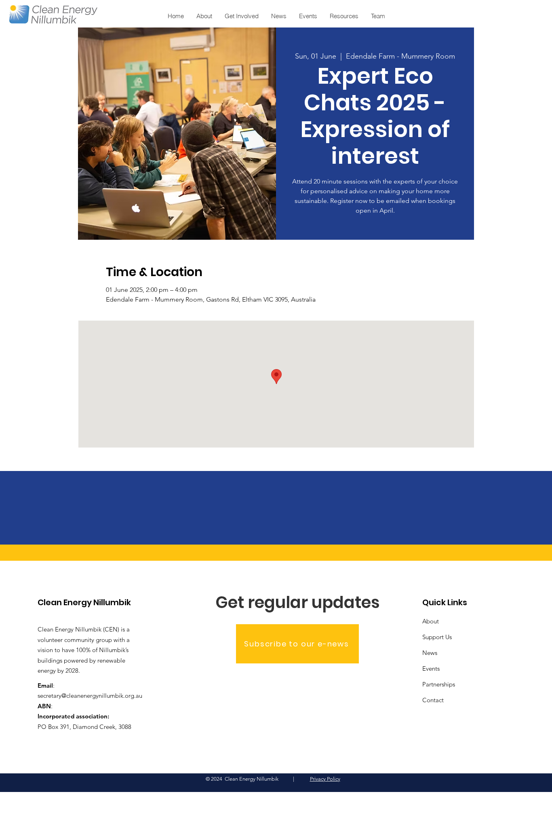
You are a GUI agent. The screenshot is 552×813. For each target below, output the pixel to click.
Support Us (437, 637)
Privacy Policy (325, 779)
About (430, 621)
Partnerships (438, 684)
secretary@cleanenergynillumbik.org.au (90, 695)
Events (431, 668)
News (429, 653)
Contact (433, 700)
